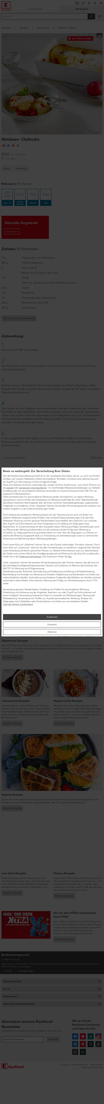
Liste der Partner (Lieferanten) (18, 604)
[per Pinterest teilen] (13, 145)
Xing (91, 1036)
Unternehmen (10, 996)
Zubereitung (21, 168)
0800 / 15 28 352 (12, 959)
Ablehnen (52, 632)
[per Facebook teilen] (8, 145)
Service (7, 989)
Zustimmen (52, 617)
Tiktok (98, 1044)
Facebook (75, 1036)
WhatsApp (83, 1052)
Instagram (98, 1036)
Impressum (65, 1065)
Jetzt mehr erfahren (64, 939)
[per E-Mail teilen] (3, 145)
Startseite (6, 27)
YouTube (83, 1036)
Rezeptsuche (43, 27)
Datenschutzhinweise (79, 1065)
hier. (70, 556)
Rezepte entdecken (12, 657)
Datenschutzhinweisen (30, 556)
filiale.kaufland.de (12, 981)
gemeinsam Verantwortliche (32, 488)
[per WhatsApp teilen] (18, 145)
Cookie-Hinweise (96, 1065)
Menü (101, 3)
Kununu (91, 1044)
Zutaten (7, 168)
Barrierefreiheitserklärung (92, 1067)
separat (9, 488)
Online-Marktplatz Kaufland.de (19, 1004)
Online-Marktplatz (35, 9)
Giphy (75, 1052)
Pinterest (83, 1044)
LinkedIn (75, 1044)
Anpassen (52, 624)
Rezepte (24, 27)
